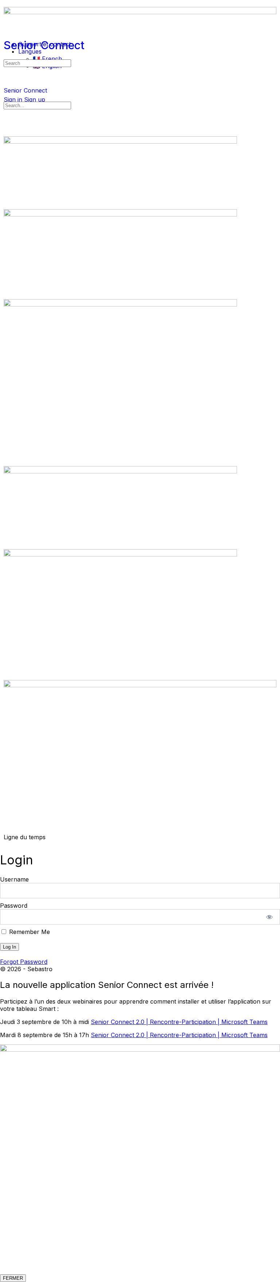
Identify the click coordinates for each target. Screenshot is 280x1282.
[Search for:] (37, 62)
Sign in (13, 99)
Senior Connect (44, 45)
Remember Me (28, 931)
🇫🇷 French (47, 58)
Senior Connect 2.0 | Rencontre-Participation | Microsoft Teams (179, 1021)
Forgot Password (23, 961)
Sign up (34, 99)
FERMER (13, 1278)
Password (13, 905)
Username (14, 879)
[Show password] (269, 917)
